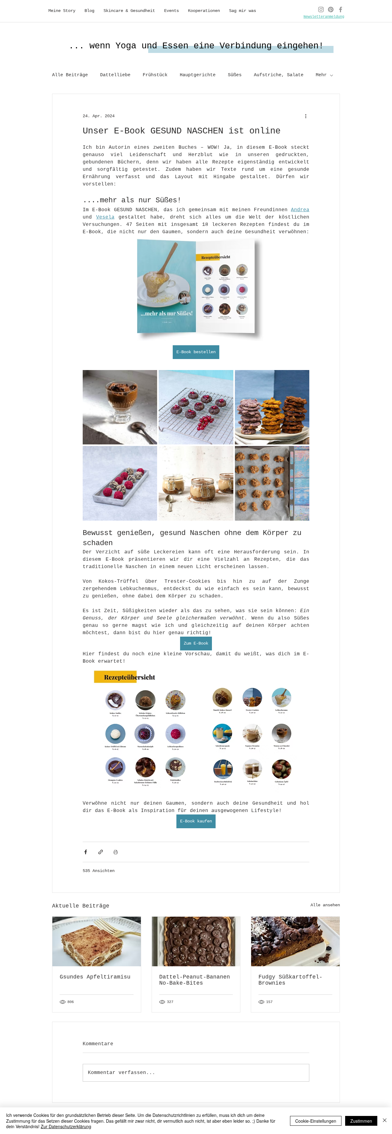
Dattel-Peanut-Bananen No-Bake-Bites (194, 980)
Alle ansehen (325, 905)
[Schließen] (384, 1120)
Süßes (235, 75)
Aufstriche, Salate (278, 75)
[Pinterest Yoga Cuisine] (330, 9)
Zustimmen (361, 1121)
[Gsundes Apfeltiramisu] (96, 941)
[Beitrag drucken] (116, 852)
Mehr (321, 75)
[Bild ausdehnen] (120, 407)
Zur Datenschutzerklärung (66, 1126)
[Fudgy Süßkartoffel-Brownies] (295, 941)
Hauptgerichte (198, 75)
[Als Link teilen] (101, 852)
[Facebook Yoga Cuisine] (340, 9)
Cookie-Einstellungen (315, 1121)
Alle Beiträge (70, 75)
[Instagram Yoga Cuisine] (321, 9)
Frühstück (155, 75)
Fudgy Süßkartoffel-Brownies (290, 980)
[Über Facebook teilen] (86, 852)
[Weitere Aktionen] (305, 116)
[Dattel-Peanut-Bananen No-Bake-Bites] (196, 941)
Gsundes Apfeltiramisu (95, 977)
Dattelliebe (115, 75)
